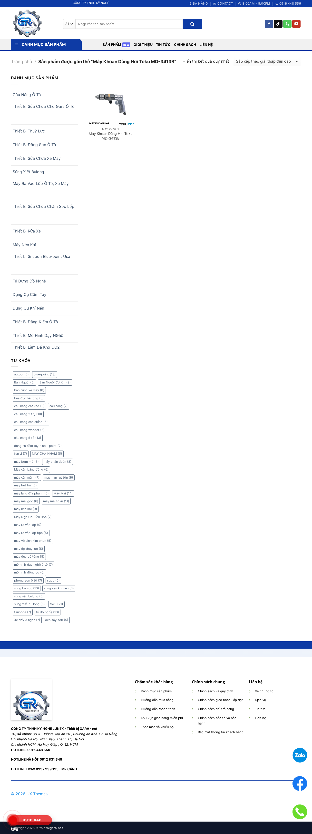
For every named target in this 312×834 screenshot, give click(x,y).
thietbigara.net (51, 828)
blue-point (45, 374)
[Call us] (287, 24)
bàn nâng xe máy (29, 390)
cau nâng (58, 406)
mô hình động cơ (29, 572)
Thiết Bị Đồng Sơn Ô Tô (34, 144)
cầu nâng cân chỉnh (31, 422)
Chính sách (185, 44)
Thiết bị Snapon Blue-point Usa (41, 256)
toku (56, 604)
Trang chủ (21, 61)
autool (21, 374)
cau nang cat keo (29, 406)
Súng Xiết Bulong (28, 171)
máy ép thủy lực (28, 549)
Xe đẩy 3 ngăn (27, 620)
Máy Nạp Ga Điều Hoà (33, 517)
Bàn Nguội (24, 382)
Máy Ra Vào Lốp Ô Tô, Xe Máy (41, 183)
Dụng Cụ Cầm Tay (29, 294)
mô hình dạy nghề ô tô (33, 564)
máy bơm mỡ (26, 461)
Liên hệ (206, 44)
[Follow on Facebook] (269, 24)
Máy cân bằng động (31, 469)
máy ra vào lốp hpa (31, 533)
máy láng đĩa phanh (31, 493)
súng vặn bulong (29, 596)
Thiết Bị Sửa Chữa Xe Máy (37, 158)
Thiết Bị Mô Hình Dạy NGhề (38, 335)
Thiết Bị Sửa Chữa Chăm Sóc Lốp (43, 206)
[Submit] (192, 24)
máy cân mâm (26, 477)
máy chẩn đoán (57, 461)
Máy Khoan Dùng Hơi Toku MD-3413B (110, 135)
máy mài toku (56, 501)
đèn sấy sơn (56, 620)
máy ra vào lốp (27, 525)
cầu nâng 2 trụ (28, 414)
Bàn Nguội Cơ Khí (55, 382)
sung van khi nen (59, 588)
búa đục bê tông (29, 398)
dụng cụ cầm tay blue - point (38, 446)
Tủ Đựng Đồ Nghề (29, 281)
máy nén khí (25, 509)
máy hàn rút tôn (58, 477)
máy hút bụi (25, 485)
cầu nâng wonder (29, 430)
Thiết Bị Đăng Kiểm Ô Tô (35, 321)
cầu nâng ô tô (27, 438)
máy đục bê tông (29, 556)
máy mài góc (26, 501)
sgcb (53, 580)
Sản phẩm (112, 44)
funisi (20, 453)
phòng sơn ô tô (28, 580)
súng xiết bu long (29, 604)
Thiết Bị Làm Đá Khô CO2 (36, 347)
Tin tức (163, 44)
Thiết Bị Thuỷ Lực (29, 131)
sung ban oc (26, 588)
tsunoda (22, 612)
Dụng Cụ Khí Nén (28, 308)
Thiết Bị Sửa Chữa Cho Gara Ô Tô (44, 106)
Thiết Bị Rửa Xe (27, 231)
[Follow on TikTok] (278, 24)
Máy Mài (63, 493)
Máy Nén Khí (24, 244)
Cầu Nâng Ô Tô (27, 94)
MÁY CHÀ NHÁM (47, 453)
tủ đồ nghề (47, 612)
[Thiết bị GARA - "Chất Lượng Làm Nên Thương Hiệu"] (33, 23)
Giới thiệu (143, 44)
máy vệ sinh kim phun (32, 541)
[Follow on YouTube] (296, 24)
